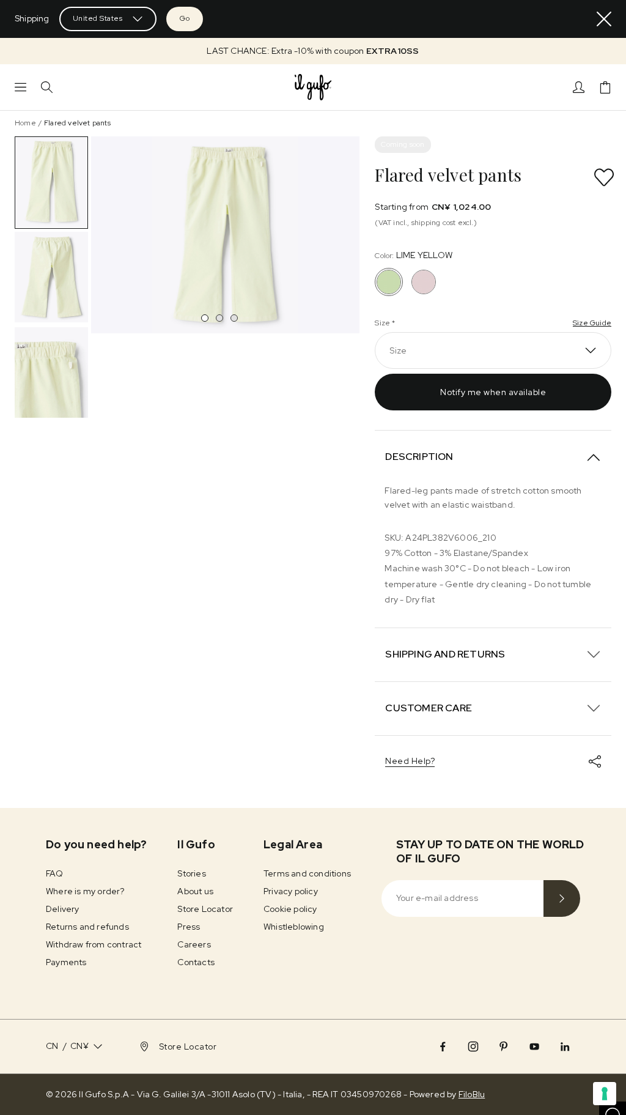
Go (185, 18)
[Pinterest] (503, 1046)
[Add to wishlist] (604, 177)
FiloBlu (471, 1094)
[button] (313, 51)
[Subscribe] (561, 898)
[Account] (578, 87)
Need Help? (410, 760)
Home (25, 123)
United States (98, 18)
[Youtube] (534, 1046)
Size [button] (398, 350)
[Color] (424, 282)
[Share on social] (595, 761)
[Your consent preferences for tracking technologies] (604, 1093)
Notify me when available (493, 392)
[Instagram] (473, 1046)
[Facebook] (442, 1046)
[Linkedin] (565, 1046)
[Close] (604, 19)
